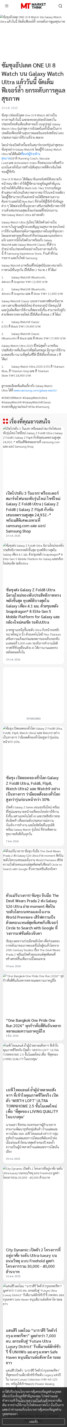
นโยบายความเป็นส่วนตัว (34, 1400)
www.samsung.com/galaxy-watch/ (35, 390)
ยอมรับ (33, 1421)
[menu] (6, 6)
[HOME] (33, 6)
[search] (60, 6)
